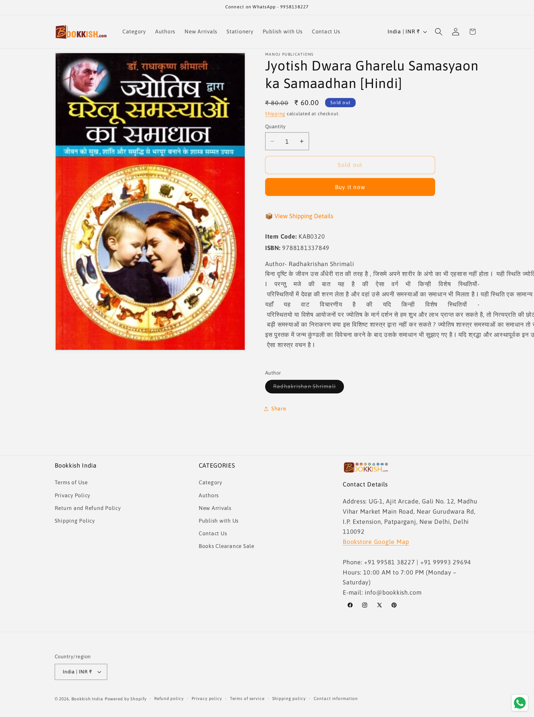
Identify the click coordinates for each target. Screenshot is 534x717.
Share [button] (278, 408)
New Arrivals (215, 508)
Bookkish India (87, 698)
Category (210, 482)
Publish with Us (219, 521)
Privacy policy (207, 698)
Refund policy (169, 698)
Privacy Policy (73, 495)
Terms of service (247, 698)
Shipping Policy (75, 521)
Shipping (275, 113)
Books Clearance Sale (226, 546)
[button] (438, 31)
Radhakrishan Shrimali (308, 388)
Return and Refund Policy (88, 508)
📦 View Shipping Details (299, 215)
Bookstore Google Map (376, 541)
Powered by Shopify (126, 698)
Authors (209, 495)
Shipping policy (289, 698)
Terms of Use (71, 482)
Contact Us (213, 533)
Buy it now (350, 187)
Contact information (336, 698)
